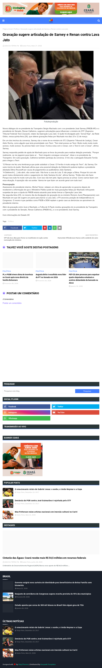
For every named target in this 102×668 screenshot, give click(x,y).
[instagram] (26, 412)
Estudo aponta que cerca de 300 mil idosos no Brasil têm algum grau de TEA (49, 605)
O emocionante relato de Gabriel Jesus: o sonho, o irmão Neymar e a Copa (48, 489)
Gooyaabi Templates (48, 664)
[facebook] (26, 406)
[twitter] (75, 406)
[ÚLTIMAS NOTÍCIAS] (51, 542)
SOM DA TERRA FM (12, 46)
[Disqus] (51, 344)
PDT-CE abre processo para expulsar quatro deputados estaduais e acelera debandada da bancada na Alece (84, 278)
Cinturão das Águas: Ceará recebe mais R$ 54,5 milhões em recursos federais (44, 557)
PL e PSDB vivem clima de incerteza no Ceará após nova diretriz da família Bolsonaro (18, 277)
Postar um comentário (12, 303)
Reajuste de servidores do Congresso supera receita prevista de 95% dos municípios (53, 594)
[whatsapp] (26, 418)
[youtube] (75, 412)
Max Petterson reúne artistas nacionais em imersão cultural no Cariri (46, 512)
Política (16, 29)
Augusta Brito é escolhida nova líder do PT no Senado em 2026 (51, 275)
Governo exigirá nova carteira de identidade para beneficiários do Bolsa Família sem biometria (53, 583)
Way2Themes (23, 664)
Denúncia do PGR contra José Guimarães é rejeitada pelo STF (43, 500)
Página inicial (7, 29)
